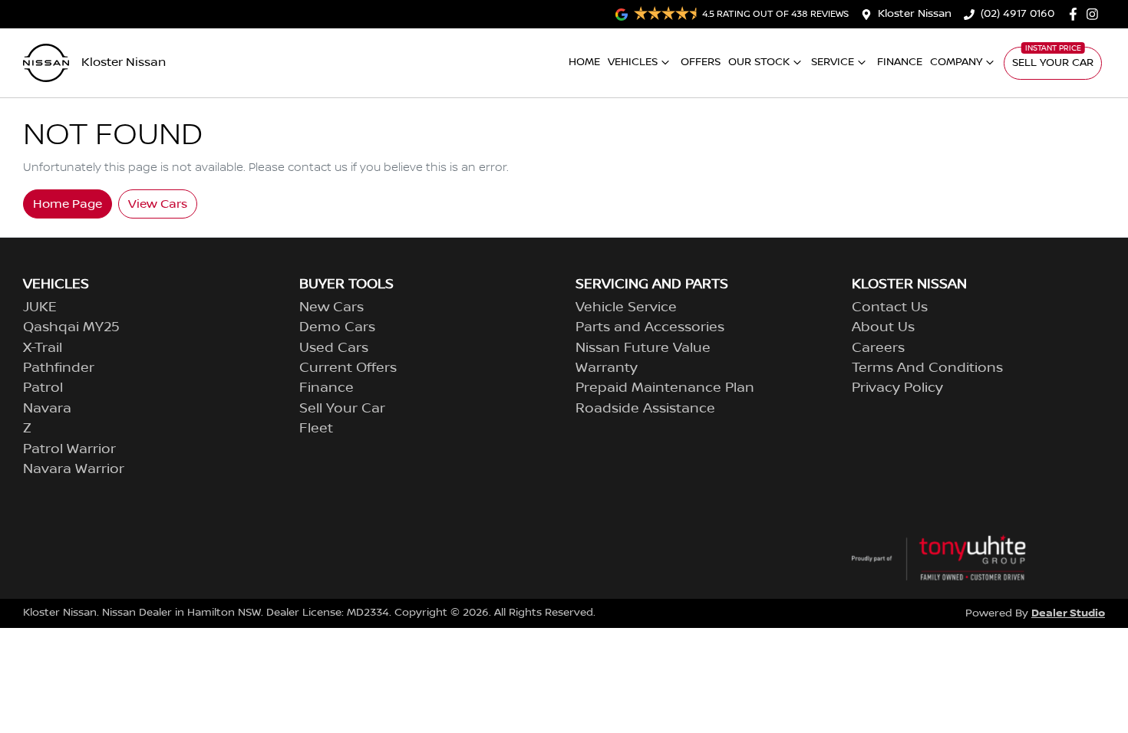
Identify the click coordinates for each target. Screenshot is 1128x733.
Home (584, 62)
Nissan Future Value (643, 348)
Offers (701, 62)
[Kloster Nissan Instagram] (1095, 14)
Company (956, 62)
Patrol (43, 388)
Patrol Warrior (69, 449)
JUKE (40, 307)
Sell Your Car (1052, 63)
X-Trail (42, 348)
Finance (899, 62)
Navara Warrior (73, 469)
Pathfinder (58, 368)
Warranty (607, 368)
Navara (47, 408)
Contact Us (890, 307)
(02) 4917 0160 (1017, 14)
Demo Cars (337, 327)
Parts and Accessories (650, 327)
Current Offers (348, 368)
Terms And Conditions (927, 368)
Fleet (316, 428)
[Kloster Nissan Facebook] (1076, 14)
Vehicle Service (626, 307)
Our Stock (759, 62)
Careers (878, 348)
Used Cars (333, 348)
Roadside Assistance (645, 408)
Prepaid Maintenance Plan (665, 388)
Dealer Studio (1068, 613)
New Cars (331, 307)
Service (832, 62)
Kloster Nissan (915, 14)
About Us (883, 327)
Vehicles (633, 62)
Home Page (67, 204)
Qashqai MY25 (71, 327)
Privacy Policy (897, 388)
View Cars (157, 204)
